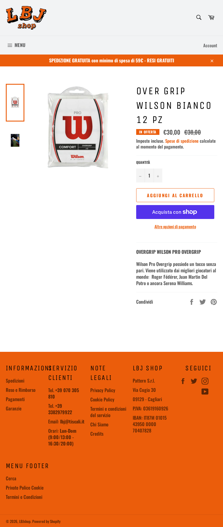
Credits (96, 433)
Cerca (11, 478)
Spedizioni (15, 380)
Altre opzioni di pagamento (175, 226)
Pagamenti (15, 399)
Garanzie (13, 408)
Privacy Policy (102, 390)
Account (210, 45)
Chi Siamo (99, 424)
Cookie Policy (102, 399)
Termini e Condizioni (24, 496)
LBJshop (24, 521)
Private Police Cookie (25, 487)
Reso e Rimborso (20, 389)
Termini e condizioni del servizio (108, 412)
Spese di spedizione (182, 140)
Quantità (143, 162)
